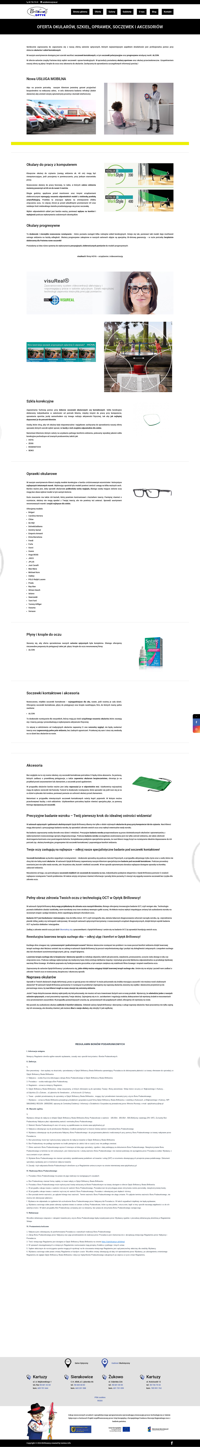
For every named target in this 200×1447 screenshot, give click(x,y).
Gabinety (127, 11)
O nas (141, 11)
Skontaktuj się (66, 929)
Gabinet (115, 1363)
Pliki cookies (100, 1397)
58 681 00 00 (117, 1385)
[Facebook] (196, 722)
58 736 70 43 (155, 1385)
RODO (100, 1401)
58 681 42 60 (45, 1385)
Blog (154, 11)
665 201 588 (80, 1388)
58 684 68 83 (79, 1385)
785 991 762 (156, 1388)
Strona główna (80, 11)
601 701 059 (118, 1388)
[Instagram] (196, 729)
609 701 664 (43, 1388)
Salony (112, 11)
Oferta (98, 11)
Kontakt (167, 11)
